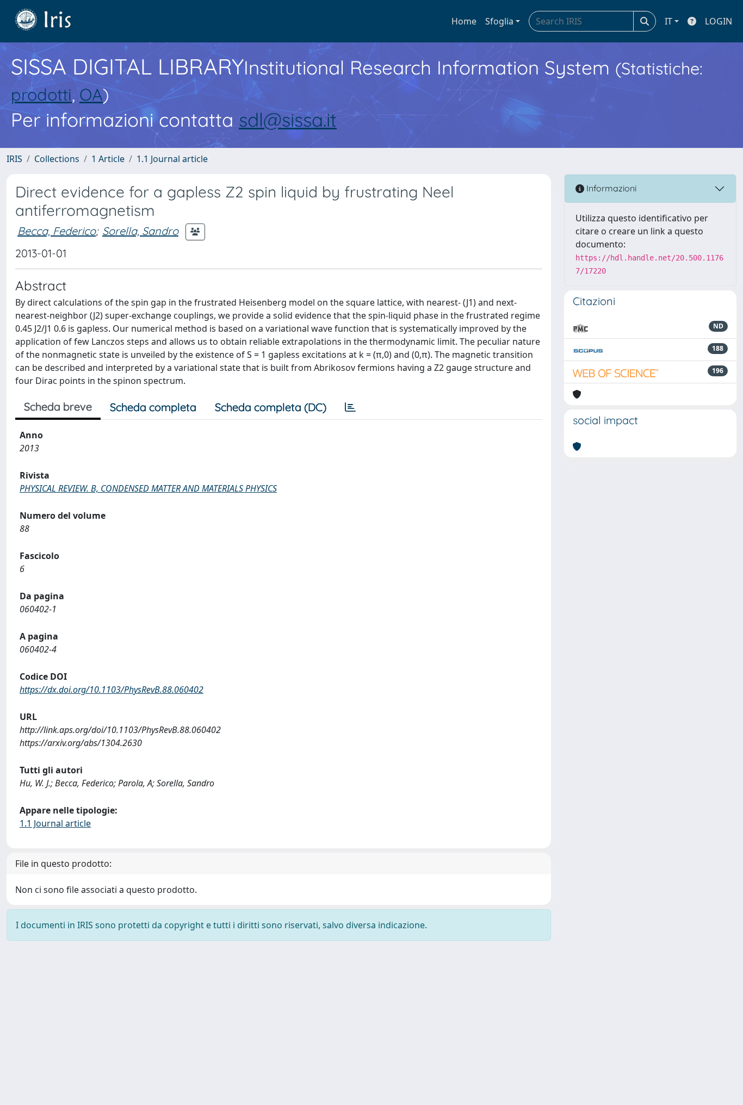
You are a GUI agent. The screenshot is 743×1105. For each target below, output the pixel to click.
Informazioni (610, 188)
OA (91, 94)
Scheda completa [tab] (153, 407)
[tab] (350, 407)
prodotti (41, 94)
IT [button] (668, 21)
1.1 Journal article (172, 159)
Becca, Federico (56, 231)
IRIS (14, 159)
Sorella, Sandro (140, 231)
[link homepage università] (51, 21)
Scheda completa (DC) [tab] (270, 407)
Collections (56, 159)
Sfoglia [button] (499, 21)
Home (463, 21)
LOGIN (718, 21)
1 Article (108, 159)
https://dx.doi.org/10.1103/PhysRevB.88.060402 (111, 690)
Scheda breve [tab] (58, 406)
